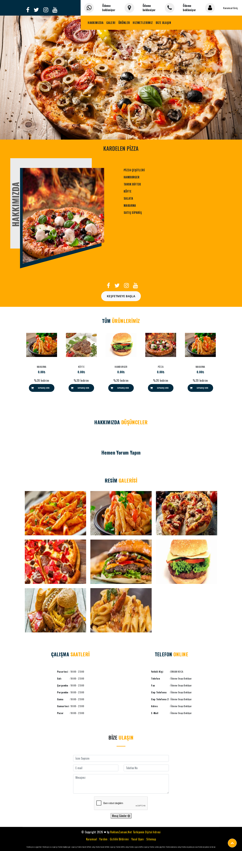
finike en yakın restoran (206, 847)
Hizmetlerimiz (143, 23)
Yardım (103, 839)
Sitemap (151, 839)
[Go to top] (232, 843)
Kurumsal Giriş (230, 8)
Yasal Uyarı (137, 839)
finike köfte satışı (122, 847)
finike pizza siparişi (50, 847)
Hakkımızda (95, 23)
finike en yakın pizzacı (190, 847)
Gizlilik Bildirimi (119, 839)
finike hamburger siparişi (67, 847)
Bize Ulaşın (163, 23)
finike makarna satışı (173, 847)
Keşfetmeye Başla (121, 296)
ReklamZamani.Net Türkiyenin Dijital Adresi (135, 832)
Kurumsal (91, 839)
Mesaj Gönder (120, 816)
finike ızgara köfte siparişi (139, 847)
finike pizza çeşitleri (34, 847)
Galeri (110, 23)
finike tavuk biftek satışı (86, 847)
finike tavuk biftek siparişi (106, 847)
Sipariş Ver (43, 388)
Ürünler (124, 23)
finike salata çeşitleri (158, 847)
